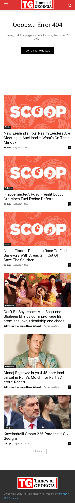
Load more (36, 451)
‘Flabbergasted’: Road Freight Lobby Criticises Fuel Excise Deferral (33, 196)
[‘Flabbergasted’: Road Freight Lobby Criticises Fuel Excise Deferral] (37, 173)
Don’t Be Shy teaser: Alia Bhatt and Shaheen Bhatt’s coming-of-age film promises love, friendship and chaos (34, 316)
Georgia (8, 427)
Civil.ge (7, 443)
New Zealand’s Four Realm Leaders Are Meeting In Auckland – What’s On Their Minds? (37, 138)
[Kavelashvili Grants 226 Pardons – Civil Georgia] (37, 412)
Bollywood (10, 305)
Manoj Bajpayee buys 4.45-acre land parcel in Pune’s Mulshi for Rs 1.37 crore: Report (34, 377)
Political (8, 188)
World (7, 127)
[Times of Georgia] (37, 483)
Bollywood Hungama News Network (22, 325)
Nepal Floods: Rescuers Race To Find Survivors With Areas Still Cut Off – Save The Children (35, 255)
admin (7, 147)
